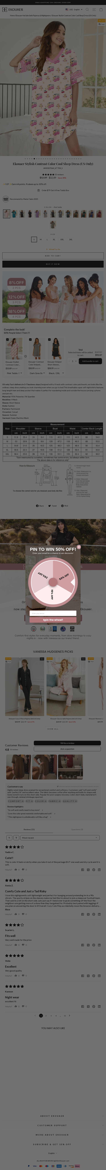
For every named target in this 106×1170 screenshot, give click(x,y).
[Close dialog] (79, 547)
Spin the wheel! (53, 620)
